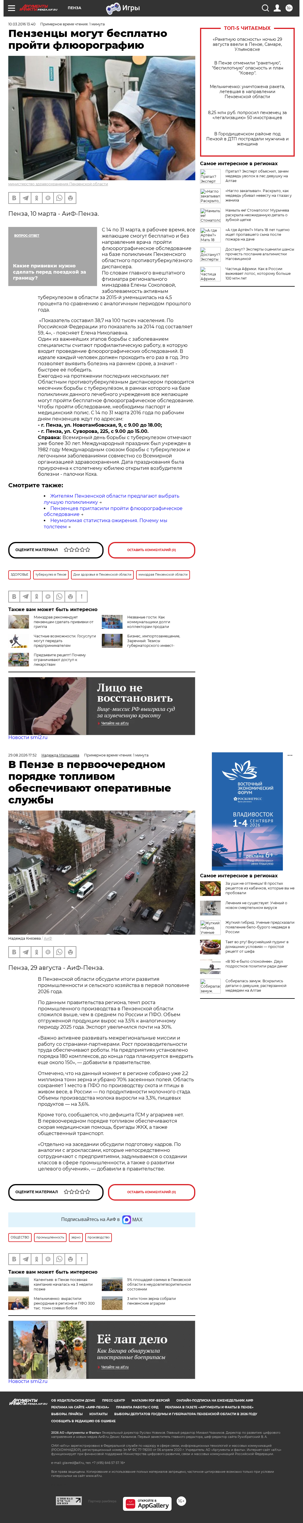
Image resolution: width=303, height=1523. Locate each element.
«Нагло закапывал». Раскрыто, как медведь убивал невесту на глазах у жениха (258, 195)
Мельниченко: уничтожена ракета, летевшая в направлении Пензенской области (247, 91)
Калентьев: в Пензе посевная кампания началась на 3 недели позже (63, 1284)
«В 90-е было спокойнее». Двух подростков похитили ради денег (256, 963)
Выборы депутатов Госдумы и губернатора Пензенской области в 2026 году (185, 1414)
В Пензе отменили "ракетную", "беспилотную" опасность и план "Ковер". (247, 68)
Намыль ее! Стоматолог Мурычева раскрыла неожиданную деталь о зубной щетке (257, 215)
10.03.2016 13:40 (22, 24)
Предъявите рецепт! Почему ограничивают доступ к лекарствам (60, 660)
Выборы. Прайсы (67, 1414)
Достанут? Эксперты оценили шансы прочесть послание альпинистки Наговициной (259, 254)
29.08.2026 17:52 (22, 755)
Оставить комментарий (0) (151, 550)
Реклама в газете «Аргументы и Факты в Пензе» (209, 1407)
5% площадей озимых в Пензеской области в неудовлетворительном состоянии (159, 1284)
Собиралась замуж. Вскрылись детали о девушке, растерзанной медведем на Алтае (255, 986)
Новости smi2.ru (28, 737)
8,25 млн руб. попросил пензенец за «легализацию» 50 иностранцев (247, 115)
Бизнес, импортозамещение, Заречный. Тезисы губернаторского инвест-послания (141, 643)
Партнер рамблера (102, 1501)
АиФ (48, 938)
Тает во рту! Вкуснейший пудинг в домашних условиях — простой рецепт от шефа (257, 947)
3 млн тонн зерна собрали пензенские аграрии (151, 1301)
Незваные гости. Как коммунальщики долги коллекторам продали (148, 622)
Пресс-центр (113, 1400)
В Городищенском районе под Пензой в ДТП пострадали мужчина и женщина (247, 139)
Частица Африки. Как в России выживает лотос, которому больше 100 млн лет (258, 273)
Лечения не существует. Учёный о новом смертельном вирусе (256, 905)
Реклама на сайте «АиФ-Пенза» (80, 1407)
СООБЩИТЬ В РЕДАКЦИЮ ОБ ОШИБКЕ (83, 1421)
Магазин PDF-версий (151, 1400)
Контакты (98, 1414)
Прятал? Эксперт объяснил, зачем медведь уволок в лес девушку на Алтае (257, 176)
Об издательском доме (73, 1400)
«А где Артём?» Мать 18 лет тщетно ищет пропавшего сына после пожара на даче (257, 234)
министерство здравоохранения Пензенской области (58, 184)
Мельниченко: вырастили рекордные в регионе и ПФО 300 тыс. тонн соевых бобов (64, 1303)
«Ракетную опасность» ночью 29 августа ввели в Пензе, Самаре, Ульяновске (247, 44)
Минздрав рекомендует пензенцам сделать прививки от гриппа (64, 622)
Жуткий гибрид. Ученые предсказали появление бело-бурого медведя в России (259, 927)
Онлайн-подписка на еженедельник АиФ (214, 1400)
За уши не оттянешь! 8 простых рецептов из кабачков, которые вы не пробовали (259, 888)
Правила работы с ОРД (137, 1407)
